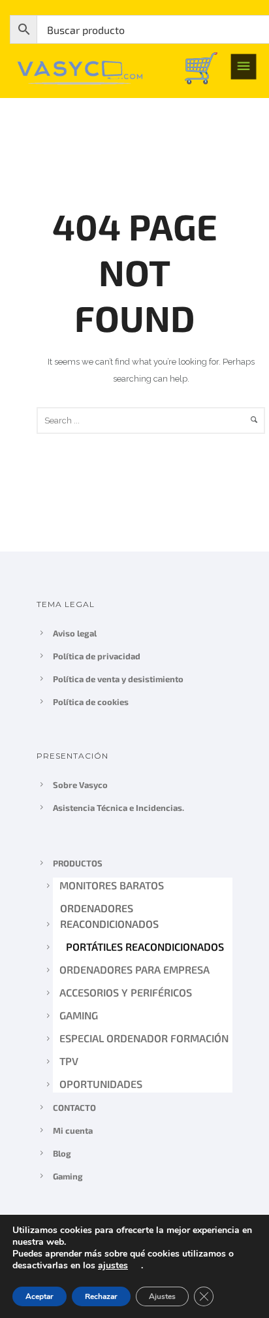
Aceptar (39, 1296)
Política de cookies (91, 702)
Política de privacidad (96, 656)
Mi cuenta (73, 1130)
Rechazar (101, 1296)
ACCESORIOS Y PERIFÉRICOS (125, 992)
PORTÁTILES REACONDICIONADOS (144, 946)
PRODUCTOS (78, 863)
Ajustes (162, 1296)
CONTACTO (74, 1107)
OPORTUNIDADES (100, 1084)
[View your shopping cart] (201, 67)
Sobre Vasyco (80, 785)
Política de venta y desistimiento (118, 679)
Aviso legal (75, 633)
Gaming (68, 1176)
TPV (68, 1061)
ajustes (113, 1266)
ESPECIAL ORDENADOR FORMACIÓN (144, 1038)
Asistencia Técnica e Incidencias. (118, 807)
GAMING (78, 1015)
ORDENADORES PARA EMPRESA (135, 969)
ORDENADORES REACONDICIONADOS (108, 916)
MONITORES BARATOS (111, 885)
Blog (62, 1153)
